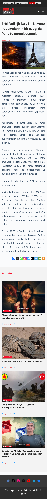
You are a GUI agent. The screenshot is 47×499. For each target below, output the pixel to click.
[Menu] (43, 11)
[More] (43, 258)
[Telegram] (28, 258)
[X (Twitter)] (13, 480)
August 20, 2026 (7, 463)
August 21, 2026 (7, 414)
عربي (25, 3)
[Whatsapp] (21, 258)
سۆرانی (6, 3)
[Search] (39, 11)
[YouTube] (28, 480)
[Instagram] (25, 258)
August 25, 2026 (7, 324)
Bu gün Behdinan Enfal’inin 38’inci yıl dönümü (22, 361)
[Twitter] (36, 258)
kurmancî (19, 3)
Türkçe (32, 3)
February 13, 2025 (6, 40)
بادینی (11, 3)
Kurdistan (7, 310)
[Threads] (32, 258)
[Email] (39, 258)
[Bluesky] (38, 480)
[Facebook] (13, 258)
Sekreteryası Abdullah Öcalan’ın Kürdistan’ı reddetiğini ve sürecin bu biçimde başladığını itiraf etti (22, 454)
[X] (17, 258)
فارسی (38, 3)
